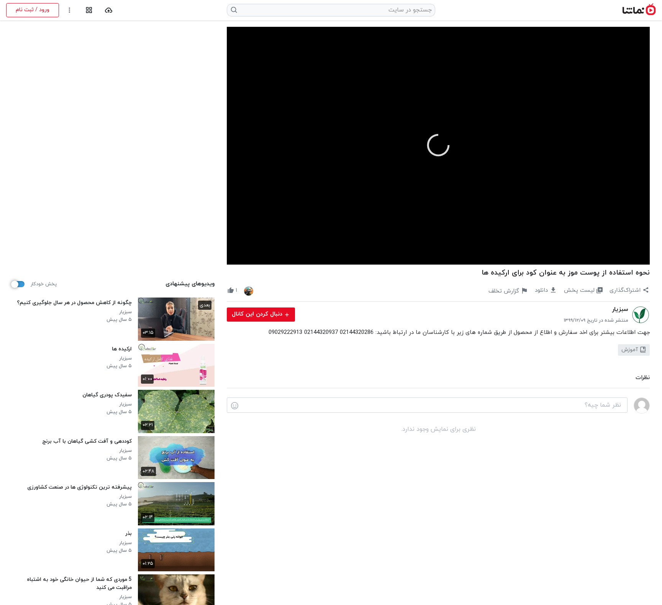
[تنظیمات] (70, 10)
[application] (438, 146)
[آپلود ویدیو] (108, 10)
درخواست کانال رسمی (159, 592)
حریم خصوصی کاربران (262, 592)
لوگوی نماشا (113, 592)
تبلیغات (83, 592)
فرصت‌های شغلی (314, 592)
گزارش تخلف (53, 592)
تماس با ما (19, 592)
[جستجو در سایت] (234, 10)
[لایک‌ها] (249, 290)
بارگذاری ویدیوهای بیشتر (113, 530)
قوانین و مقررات (211, 592)
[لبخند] (235, 405)
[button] (438, 145)
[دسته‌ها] (89, 10)
